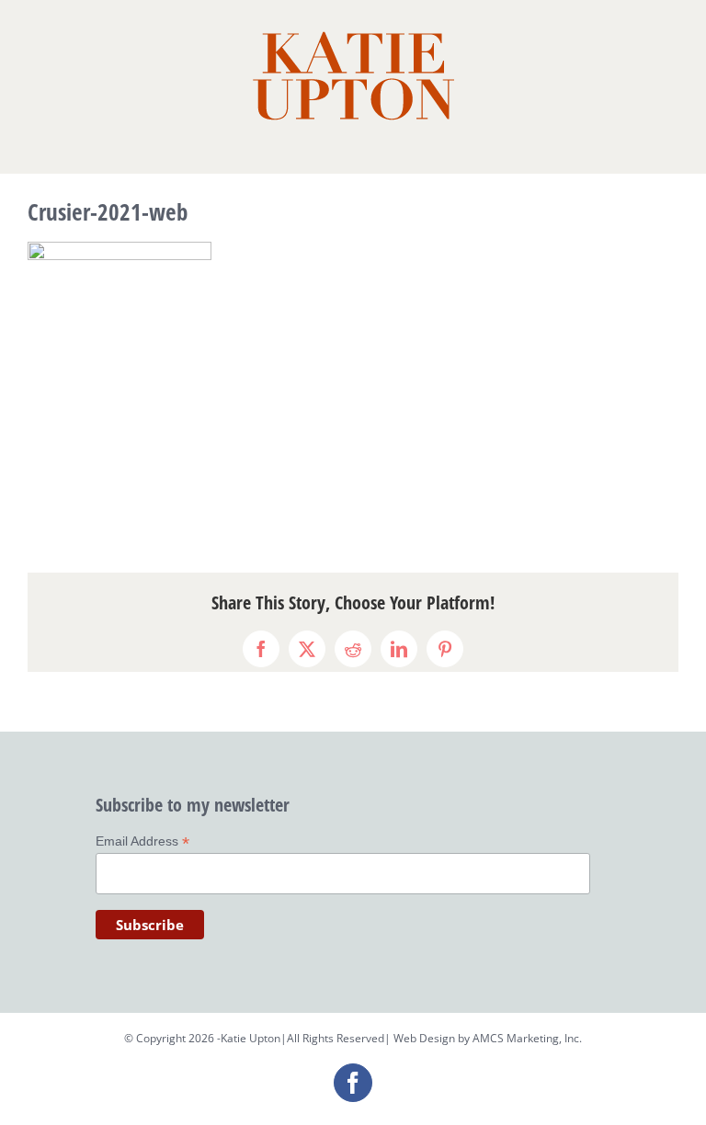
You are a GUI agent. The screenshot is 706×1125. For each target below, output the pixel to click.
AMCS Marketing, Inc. (527, 1038)
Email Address (142, 841)
